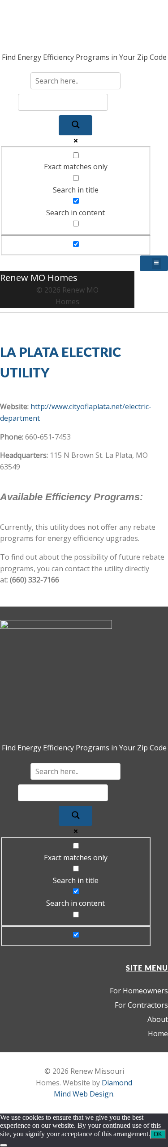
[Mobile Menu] (154, 263)
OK (158, 1134)
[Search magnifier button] (75, 125)
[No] (3, 1145)
